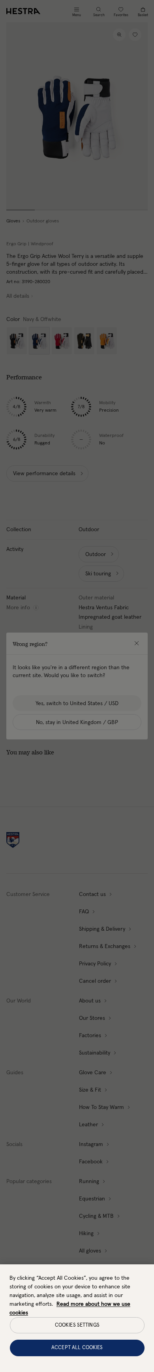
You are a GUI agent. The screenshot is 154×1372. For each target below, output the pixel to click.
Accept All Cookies (77, 1347)
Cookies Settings (77, 1325)
